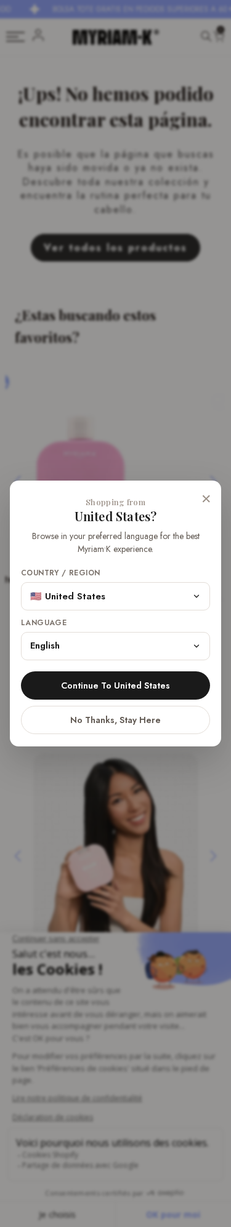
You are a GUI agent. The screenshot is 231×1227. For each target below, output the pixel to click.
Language (44, 623)
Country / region (60, 573)
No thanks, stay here (115, 720)
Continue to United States (115, 685)
